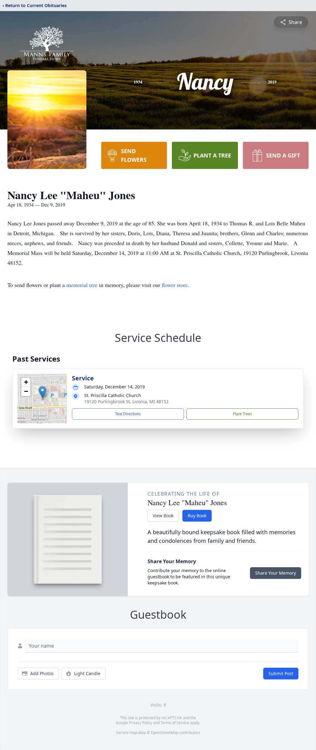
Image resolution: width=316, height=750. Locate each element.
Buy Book (197, 515)
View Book (163, 515)
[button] (42, 392)
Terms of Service (174, 722)
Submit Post (280, 673)
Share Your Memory (275, 573)
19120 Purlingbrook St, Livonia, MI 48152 (126, 401)
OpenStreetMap (164, 732)
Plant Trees (242, 413)
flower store (175, 285)
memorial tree (82, 285)
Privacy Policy (140, 722)
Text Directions (128, 413)
